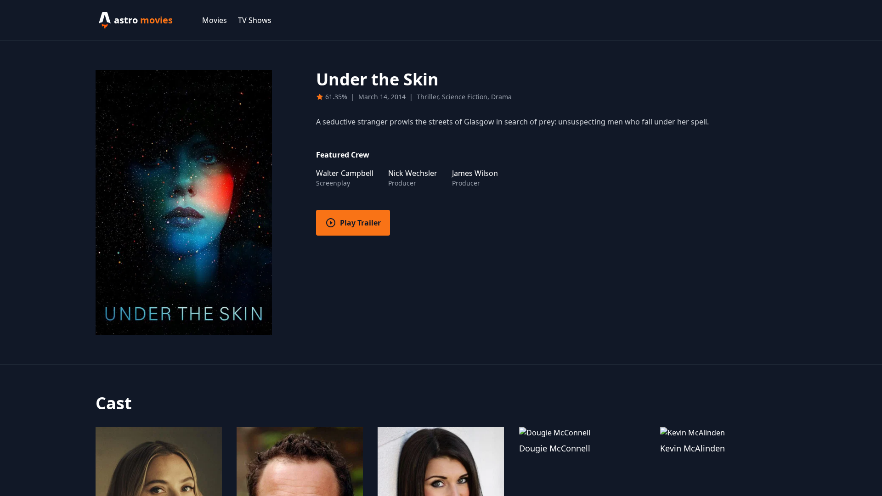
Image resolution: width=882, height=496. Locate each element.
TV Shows (254, 20)
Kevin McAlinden (692, 448)
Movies (214, 20)
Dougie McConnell (554, 448)
